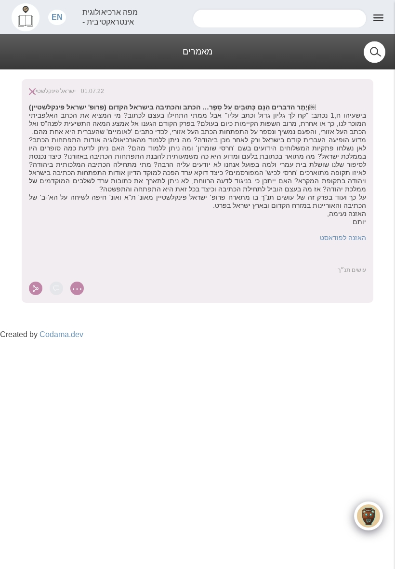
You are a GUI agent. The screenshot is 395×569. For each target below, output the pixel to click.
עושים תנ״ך (352, 270)
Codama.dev (61, 334)
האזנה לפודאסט (343, 238)
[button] (57, 17)
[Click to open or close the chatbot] (368, 515)
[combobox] (279, 18)
